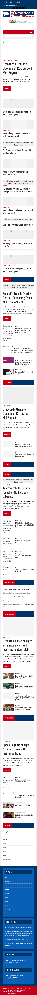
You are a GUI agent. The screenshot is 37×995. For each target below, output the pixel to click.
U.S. (5, 885)
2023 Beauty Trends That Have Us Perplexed (24, 796)
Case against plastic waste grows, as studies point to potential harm (24, 556)
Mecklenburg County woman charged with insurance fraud (17, 135)
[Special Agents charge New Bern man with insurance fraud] (18, 739)
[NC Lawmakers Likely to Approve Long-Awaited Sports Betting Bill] (8, 688)
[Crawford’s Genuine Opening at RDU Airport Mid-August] (18, 58)
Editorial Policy (8, 990)
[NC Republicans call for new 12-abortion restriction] (8, 787)
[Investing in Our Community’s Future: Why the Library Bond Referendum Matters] (8, 340)
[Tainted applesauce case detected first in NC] (8, 574)
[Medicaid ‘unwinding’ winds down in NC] (18, 220)
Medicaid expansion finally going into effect (24, 816)
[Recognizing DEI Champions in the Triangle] (8, 374)
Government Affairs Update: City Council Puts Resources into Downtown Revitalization (24, 362)
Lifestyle (5, 147)
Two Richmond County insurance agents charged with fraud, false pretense (24, 698)
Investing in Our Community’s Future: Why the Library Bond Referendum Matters (23, 330)
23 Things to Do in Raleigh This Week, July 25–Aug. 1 (17, 245)
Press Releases (6, 859)
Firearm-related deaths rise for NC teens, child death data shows (24, 677)
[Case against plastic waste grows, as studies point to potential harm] (8, 561)
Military (4, 855)
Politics (7, 464)
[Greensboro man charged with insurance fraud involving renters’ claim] (18, 635)
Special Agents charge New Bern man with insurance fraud (16, 749)
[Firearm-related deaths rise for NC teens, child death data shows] (8, 678)
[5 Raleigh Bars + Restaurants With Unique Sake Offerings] (8, 709)
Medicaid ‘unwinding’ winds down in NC (18, 224)
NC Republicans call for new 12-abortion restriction (24, 781)
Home (5, 2)
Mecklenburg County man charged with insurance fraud (18, 211)
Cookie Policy (27, 988)
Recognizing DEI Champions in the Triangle (24, 373)
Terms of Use (6, 988)
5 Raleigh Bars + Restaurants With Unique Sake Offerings (23, 708)
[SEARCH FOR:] (18, 36)
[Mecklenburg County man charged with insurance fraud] (18, 205)
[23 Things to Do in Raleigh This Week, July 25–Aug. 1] (18, 238)
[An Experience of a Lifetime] (8, 807)
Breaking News (6, 832)
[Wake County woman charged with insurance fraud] (18, 166)
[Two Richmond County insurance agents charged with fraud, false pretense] (8, 698)
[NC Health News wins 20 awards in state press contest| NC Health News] (18, 183)
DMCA (12, 988)
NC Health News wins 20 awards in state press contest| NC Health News (17, 190)
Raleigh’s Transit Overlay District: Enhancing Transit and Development (18, 297)
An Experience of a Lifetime (22, 805)
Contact (18, 2)
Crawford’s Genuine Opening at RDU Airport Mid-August (17, 68)
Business (7, 280)
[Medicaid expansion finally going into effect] (8, 817)
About (11, 2)
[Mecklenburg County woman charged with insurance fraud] (18, 128)
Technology (7, 909)
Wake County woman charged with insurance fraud (16, 173)
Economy (5, 840)
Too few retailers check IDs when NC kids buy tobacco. (17, 151)
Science (4, 847)
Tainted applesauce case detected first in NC (24, 570)
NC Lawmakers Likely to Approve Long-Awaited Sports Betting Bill (24, 687)
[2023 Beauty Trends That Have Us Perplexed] (8, 797)
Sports (6, 905)
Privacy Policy (19, 988)
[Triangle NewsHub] (18, 14)
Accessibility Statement (19, 990)
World (4, 851)
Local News (6, 60)
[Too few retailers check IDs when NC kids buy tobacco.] (18, 145)
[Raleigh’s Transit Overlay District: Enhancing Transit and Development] (18, 287)
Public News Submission (10, 5)
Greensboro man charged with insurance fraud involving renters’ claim (17, 645)
